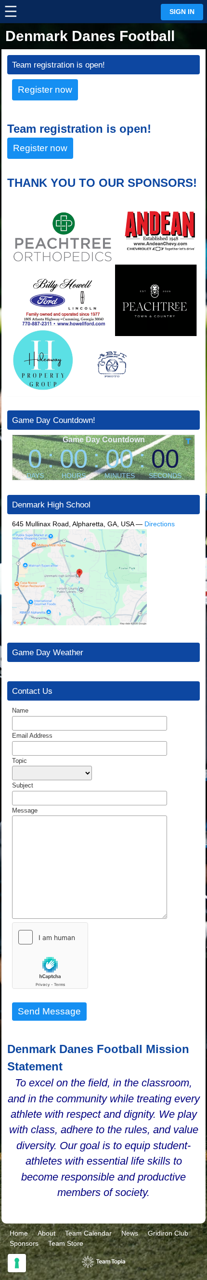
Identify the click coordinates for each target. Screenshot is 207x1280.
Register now (45, 89)
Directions (159, 524)
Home (19, 1233)
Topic (19, 760)
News (129, 1233)
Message (25, 810)
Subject (22, 785)
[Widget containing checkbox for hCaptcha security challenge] (50, 955)
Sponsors (24, 1243)
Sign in (181, 11)
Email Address (32, 735)
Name (20, 710)
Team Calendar (88, 1233)
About (46, 1233)
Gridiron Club (168, 1233)
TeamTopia (104, 1262)
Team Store (65, 1243)
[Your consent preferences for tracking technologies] (17, 1263)
